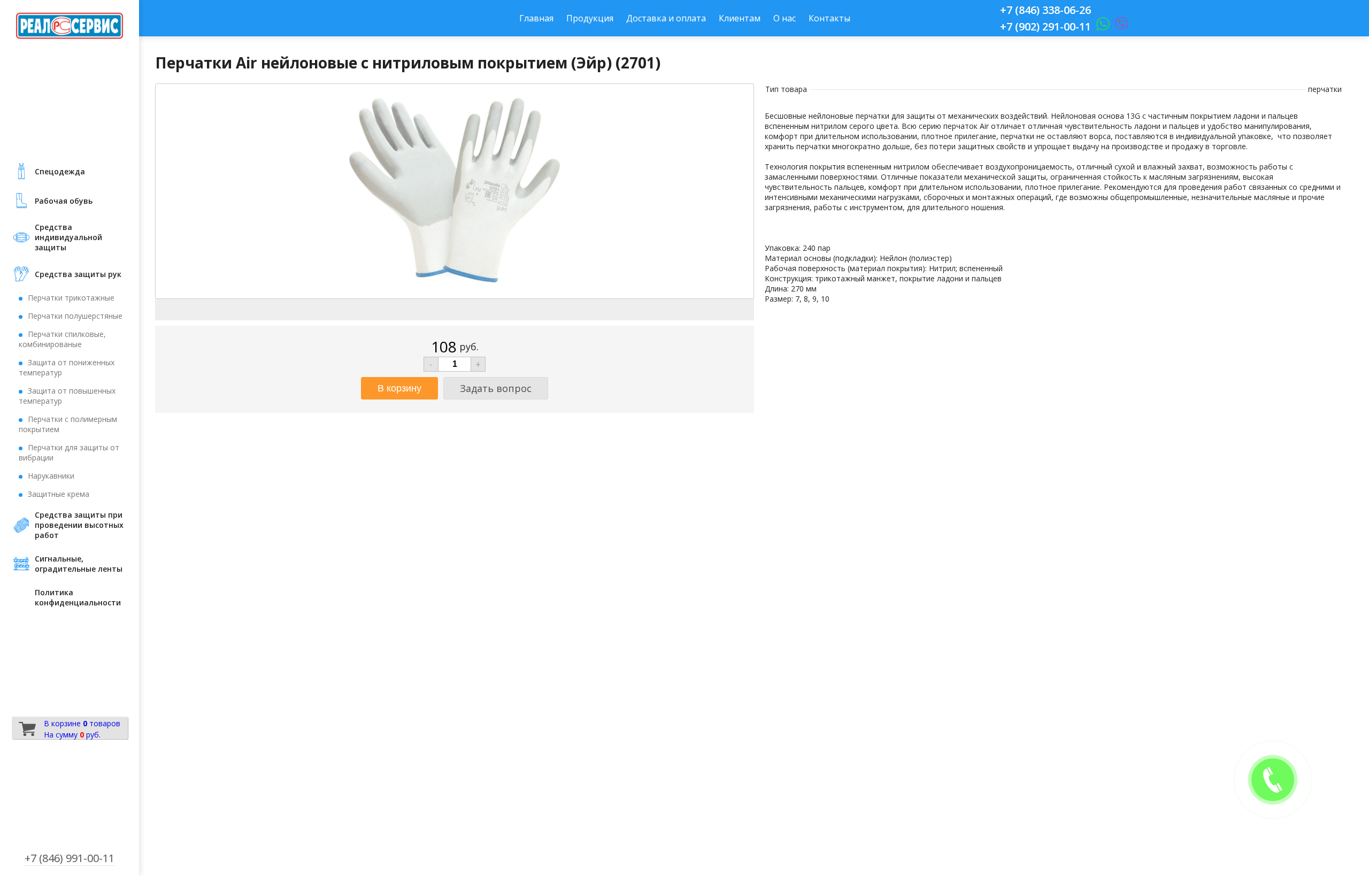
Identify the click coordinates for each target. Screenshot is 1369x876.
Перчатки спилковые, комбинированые (62, 339)
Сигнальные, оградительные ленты (78, 564)
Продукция (589, 18)
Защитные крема (58, 494)
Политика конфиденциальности (78, 597)
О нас (784, 18)
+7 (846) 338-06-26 (1045, 10)
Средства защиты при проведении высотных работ (79, 525)
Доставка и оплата (666, 18)
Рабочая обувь (64, 201)
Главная (536, 18)
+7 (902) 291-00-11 (1045, 26)
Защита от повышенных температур (67, 396)
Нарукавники (51, 476)
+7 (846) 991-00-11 (69, 858)
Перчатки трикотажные (71, 298)
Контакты (829, 18)
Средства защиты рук (78, 274)
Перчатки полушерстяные (75, 316)
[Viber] (1119, 26)
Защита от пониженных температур (66, 367)
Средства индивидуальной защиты (68, 237)
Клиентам (739, 18)
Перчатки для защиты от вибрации (69, 452)
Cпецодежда (60, 171)
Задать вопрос (496, 388)
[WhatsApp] (1100, 26)
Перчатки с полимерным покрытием (68, 424)
